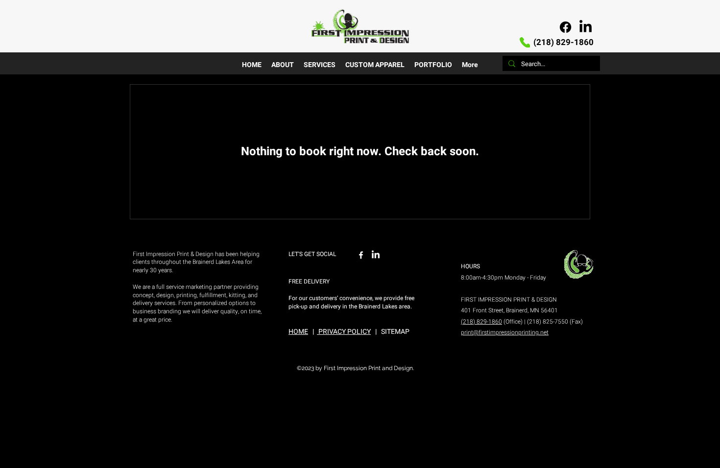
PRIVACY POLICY (344, 332)
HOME (298, 332)
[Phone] (525, 42)
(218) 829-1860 (562, 42)
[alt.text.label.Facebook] (565, 27)
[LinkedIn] (585, 27)
